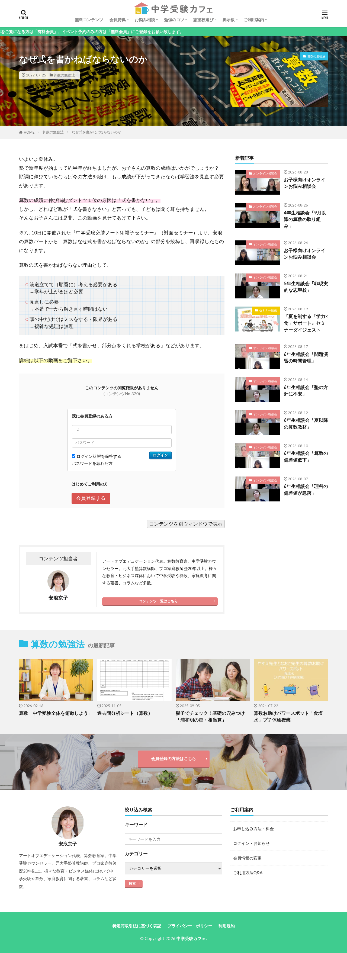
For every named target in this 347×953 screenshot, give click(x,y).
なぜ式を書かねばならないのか (96, 132)
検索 (132, 883)
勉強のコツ (174, 19)
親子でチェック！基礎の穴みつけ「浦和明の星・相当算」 (210, 716)
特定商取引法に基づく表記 (137, 925)
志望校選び (203, 19)
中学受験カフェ (191, 938)
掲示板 (229, 19)
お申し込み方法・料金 (253, 828)
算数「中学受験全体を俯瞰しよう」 (56, 713)
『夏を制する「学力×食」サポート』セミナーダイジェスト (306, 323)
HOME (29, 132)
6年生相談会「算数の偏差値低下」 (306, 456)
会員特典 (118, 19)
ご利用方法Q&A (247, 872)
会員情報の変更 (247, 857)
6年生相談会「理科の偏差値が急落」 (306, 490)
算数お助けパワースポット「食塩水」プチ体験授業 (288, 716)
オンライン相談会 (265, 173)
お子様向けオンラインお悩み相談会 (304, 183)
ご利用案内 (254, 19)
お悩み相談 (145, 19)
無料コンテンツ (89, 19)
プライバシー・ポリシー (190, 925)
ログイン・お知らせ (251, 843)
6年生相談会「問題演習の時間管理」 (306, 358)
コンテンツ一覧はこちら (158, 601)
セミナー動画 (268, 310)
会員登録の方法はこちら (173, 758)
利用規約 (227, 925)
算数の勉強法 (64, 75)
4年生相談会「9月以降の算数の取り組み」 (305, 219)
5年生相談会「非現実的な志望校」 (306, 287)
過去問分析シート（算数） (125, 713)
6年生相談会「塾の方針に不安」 (306, 391)
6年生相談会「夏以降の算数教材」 (306, 423)
